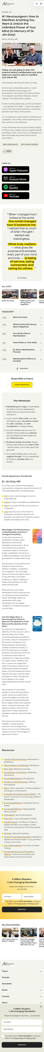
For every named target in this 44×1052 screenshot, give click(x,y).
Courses (5, 996)
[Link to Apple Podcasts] (15, 169)
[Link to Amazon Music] (15, 178)
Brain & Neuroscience (10, 144)
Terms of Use (33, 904)
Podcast (5, 977)
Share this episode (22, 385)
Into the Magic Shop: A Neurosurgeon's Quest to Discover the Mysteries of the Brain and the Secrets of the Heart (15, 621)
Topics (5, 971)
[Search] (37, 4)
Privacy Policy (21, 904)
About (4, 1003)
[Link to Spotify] (15, 187)
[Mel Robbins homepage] (8, 4)
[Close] (41, 1006)
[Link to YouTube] (15, 195)
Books (4, 990)
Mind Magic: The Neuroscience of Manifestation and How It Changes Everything (16, 532)
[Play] (22, 54)
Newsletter (7, 984)
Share (8, 151)
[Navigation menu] (41, 4)
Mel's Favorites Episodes (29, 144)
